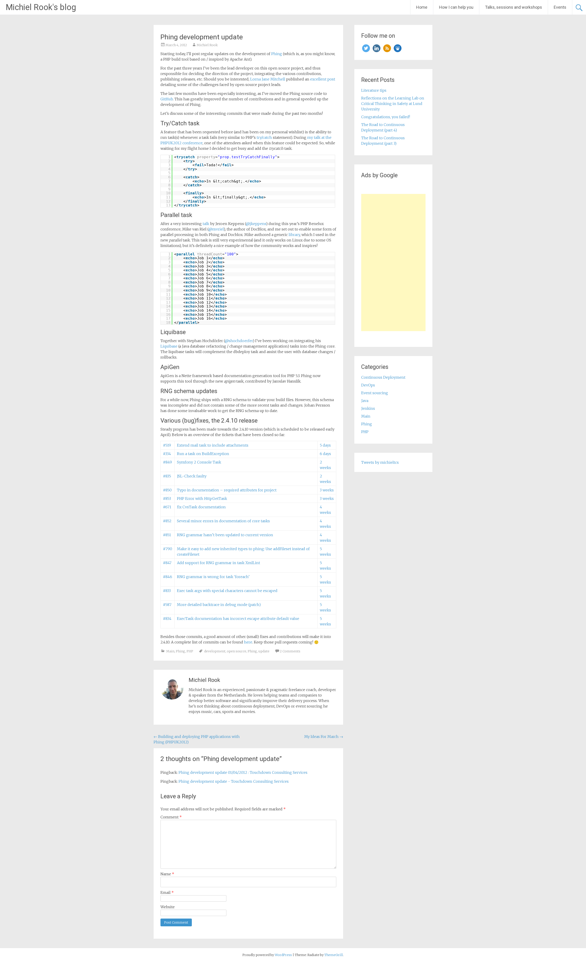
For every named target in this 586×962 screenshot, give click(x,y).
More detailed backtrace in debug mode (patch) (219, 604)
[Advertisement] (393, 262)
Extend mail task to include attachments (212, 445)
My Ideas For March (323, 736)
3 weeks (327, 490)
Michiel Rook (207, 45)
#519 (167, 445)
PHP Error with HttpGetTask (202, 498)
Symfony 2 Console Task (199, 462)
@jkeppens (256, 223)
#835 (167, 476)
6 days (325, 453)
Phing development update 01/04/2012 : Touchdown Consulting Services (243, 772)
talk (206, 223)
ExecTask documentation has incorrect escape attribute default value (238, 618)
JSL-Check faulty (191, 476)
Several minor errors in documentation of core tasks (223, 521)
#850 (167, 490)
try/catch (264, 137)
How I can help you (456, 7)
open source (236, 651)
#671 (167, 507)
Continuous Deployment (383, 377)
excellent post (322, 79)
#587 (167, 604)
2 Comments (290, 651)
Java (364, 400)
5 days (325, 445)
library (294, 234)
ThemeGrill (333, 955)
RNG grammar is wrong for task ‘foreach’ (213, 576)
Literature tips (373, 90)
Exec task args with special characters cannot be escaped (227, 590)
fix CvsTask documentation (201, 507)
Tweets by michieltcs (380, 462)
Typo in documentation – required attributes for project (227, 490)
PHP (190, 651)
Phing (276, 53)
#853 (167, 498)
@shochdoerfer (239, 340)
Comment (171, 817)
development (214, 651)
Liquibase (168, 346)
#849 (167, 462)
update (263, 651)
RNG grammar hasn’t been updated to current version (225, 535)
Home (421, 7)
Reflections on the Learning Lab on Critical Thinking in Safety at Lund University (392, 103)
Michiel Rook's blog (41, 7)
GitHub (166, 99)
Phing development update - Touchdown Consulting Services (234, 781)
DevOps (368, 385)
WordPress (283, 955)
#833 (167, 590)
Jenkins (368, 408)
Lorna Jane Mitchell (267, 79)
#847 (167, 562)
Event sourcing (374, 393)
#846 (167, 576)
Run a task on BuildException (203, 453)
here (248, 642)
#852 (167, 521)
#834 (167, 618)
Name (167, 874)
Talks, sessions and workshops (513, 7)
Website (167, 907)
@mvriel (216, 229)
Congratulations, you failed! (385, 117)
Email (167, 892)
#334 (167, 453)
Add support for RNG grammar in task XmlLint (218, 562)
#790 (167, 549)
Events (560, 7)
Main (170, 651)
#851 (167, 535)
